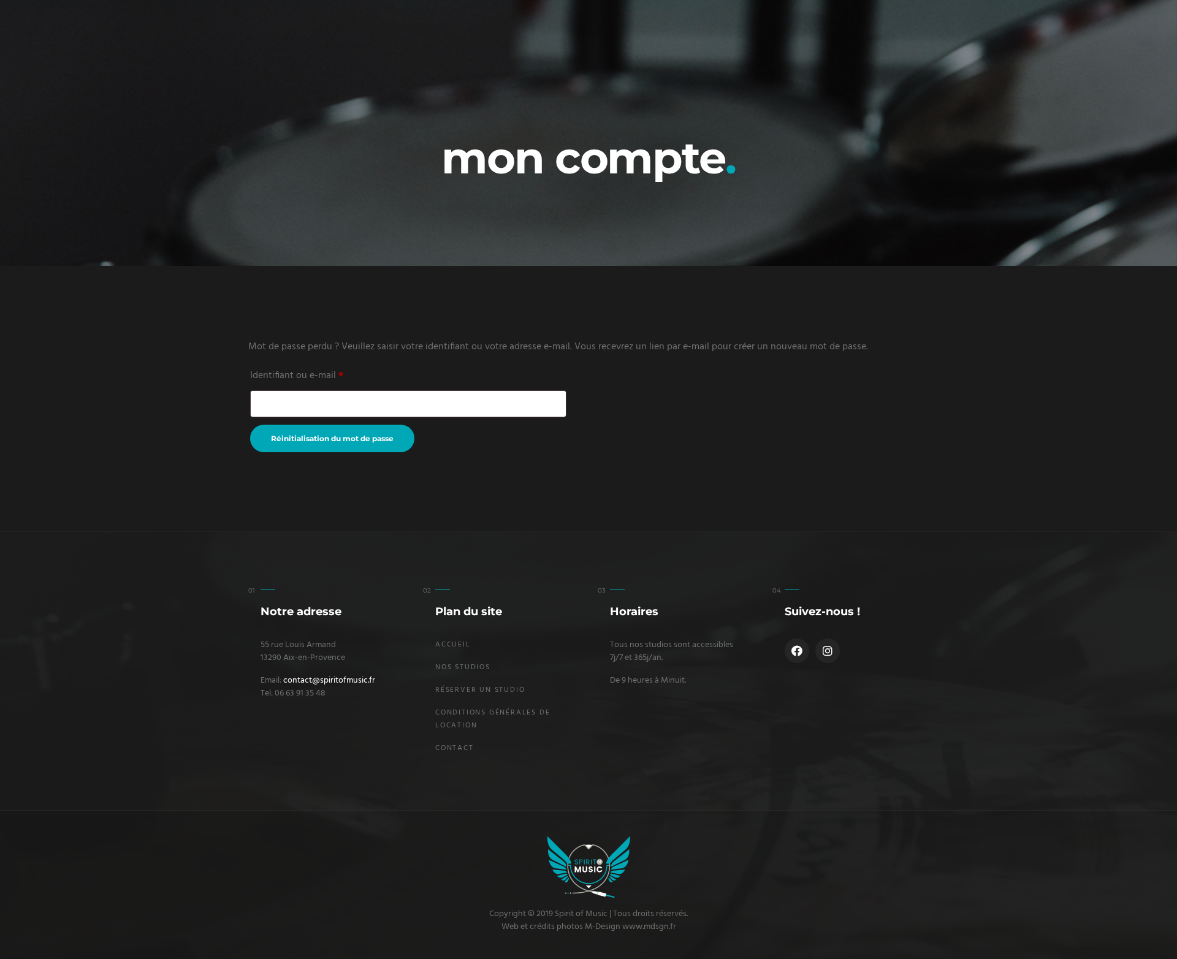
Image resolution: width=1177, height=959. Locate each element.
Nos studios (462, 667)
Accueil (453, 645)
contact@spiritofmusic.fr (329, 680)
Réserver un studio (480, 690)
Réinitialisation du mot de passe (332, 438)
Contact (454, 748)
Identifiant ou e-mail (297, 375)
